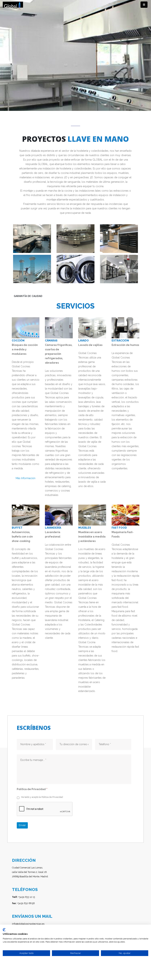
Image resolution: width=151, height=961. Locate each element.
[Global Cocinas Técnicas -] (13, 5)
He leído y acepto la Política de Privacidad (42, 797)
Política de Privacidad (32, 789)
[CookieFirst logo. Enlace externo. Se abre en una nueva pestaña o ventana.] (4, 929)
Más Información (25, 478)
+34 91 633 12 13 (23, 897)
